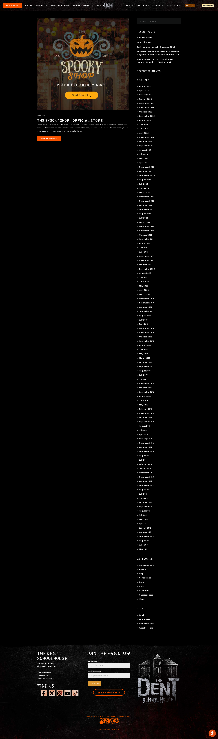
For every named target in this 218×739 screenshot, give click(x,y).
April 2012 (143, 523)
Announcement (146, 565)
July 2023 (143, 184)
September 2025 (147, 116)
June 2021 (143, 252)
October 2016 (145, 388)
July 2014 (143, 460)
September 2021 (146, 239)
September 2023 (147, 175)
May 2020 (143, 286)
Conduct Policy (45, 679)
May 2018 (143, 354)
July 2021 (143, 248)
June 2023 (144, 188)
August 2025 (145, 120)
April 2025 (143, 133)
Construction (145, 578)
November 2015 (146, 413)
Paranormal (144, 590)
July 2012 (143, 515)
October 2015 (145, 417)
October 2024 (145, 141)
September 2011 (146, 536)
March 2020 (144, 294)
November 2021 (146, 231)
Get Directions (44, 673)
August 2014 (145, 456)
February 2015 (145, 439)
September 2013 (146, 485)
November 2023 (146, 167)
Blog (141, 574)
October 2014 (145, 447)
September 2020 (147, 269)
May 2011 (143, 549)
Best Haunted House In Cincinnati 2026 (156, 47)
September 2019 (146, 311)
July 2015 (143, 430)
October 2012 (145, 502)
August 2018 (145, 345)
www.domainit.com (112, 729)
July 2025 (143, 124)
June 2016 (143, 400)
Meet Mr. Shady (144, 37)
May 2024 (143, 158)
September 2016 (146, 392)
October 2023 (145, 171)
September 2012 (146, 507)
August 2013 (145, 489)
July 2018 (143, 349)
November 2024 (146, 137)
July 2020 (143, 277)
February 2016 (145, 409)
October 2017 (145, 362)
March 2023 (144, 192)
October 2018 (145, 337)
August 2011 (144, 541)
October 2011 (145, 532)
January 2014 (145, 468)
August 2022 (145, 214)
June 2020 (144, 281)
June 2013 (143, 498)
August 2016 (145, 396)
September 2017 (146, 366)
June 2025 (144, 129)
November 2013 (146, 477)
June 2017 (143, 379)
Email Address (94, 672)
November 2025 (146, 107)
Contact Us (43, 676)
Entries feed (145, 619)
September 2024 (147, 146)
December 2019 (146, 299)
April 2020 (144, 290)
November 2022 (146, 201)
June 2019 (143, 324)
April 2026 (144, 90)
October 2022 (145, 205)
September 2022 (147, 209)
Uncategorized (146, 595)
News (141, 586)
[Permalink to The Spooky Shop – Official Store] (83, 64)
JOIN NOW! (94, 683)
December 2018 (146, 328)
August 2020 (145, 273)
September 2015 (146, 422)
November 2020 (146, 260)
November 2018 (146, 332)
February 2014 (145, 464)
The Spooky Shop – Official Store (70, 120)
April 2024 (144, 163)
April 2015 (143, 434)
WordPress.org (146, 628)
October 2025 (145, 112)
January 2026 (145, 99)
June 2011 (143, 545)
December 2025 (146, 103)
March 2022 (144, 222)
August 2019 (145, 315)
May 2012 (143, 519)
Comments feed (146, 623)
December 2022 (146, 197)
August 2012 (145, 511)
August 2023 (145, 180)
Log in (142, 615)
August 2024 (145, 150)
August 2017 (145, 371)
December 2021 (146, 226)
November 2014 (146, 443)
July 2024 (143, 154)
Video (142, 599)
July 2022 (143, 218)
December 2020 (146, 256)
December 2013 (146, 473)
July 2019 (143, 320)
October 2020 (145, 265)
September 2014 (146, 451)
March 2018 (144, 358)
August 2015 (144, 426)
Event (141, 582)
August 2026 (145, 86)
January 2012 (145, 528)
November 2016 (146, 383)
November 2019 (146, 303)
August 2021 (145, 243)
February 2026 (146, 95)
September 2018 (146, 341)
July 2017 (143, 375)
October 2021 (145, 235)
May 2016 (143, 405)
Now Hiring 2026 (145, 42)
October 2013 (145, 481)
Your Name (93, 662)
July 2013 (143, 494)
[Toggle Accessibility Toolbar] (212, 733)
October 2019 (145, 307)
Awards (142, 569)
